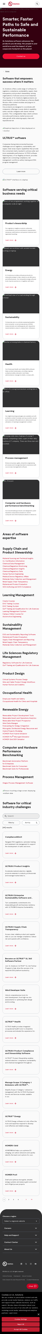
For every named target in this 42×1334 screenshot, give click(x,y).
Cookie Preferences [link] (33, 1279)
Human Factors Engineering (13, 574)
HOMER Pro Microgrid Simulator (16, 737)
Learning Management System (14, 611)
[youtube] (35, 1263)
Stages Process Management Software (18, 783)
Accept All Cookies (20, 1329)
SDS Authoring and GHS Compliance (17, 587)
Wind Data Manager (10, 723)
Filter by (11, 822)
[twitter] (26, 1263)
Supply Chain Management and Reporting (18, 640)
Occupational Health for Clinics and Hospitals (20, 701)
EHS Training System (11, 606)
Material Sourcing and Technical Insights (18, 558)
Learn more (13, 1313)
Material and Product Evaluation (15, 584)
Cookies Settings (21, 1319)
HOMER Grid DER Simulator (13, 739)
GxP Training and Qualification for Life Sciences (21, 609)
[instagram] (30, 1263)
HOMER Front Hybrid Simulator (15, 734)
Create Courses (9, 601)
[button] (4, 4)
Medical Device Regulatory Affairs (16, 576)
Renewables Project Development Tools (18, 715)
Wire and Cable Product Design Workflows (19, 682)
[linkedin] (21, 1263)
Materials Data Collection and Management (19, 579)
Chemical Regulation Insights (14, 569)
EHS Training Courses (11, 604)
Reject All (20, 1324)
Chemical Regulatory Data (13, 571)
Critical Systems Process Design (15, 679)
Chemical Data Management (14, 563)
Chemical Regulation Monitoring (15, 566)
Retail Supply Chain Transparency (15, 582)
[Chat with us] (32, 1286)
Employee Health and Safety (14, 699)
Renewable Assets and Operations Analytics (19, 718)
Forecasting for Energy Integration (16, 726)
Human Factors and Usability (14, 685)
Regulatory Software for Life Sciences (17, 663)
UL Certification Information (14, 561)
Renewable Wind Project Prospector (17, 721)
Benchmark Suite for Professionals (16, 769)
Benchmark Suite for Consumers (15, 766)
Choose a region (9, 1216)
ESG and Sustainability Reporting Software (19, 634)
